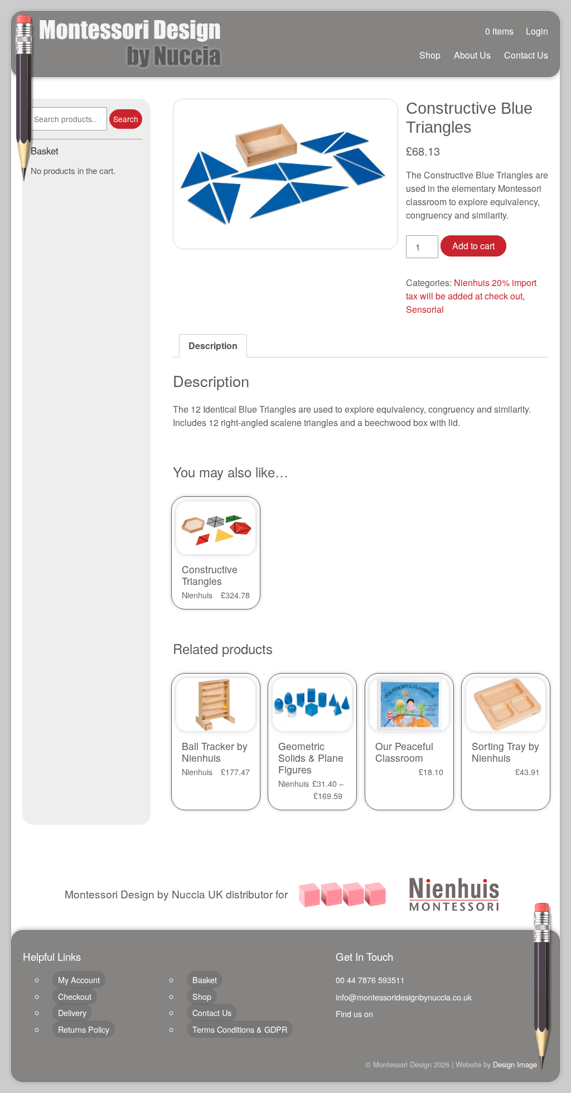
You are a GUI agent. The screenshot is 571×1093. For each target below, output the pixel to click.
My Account (79, 979)
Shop (430, 55)
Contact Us (526, 55)
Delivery (72, 1012)
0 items (499, 31)
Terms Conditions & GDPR (239, 1029)
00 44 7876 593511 (370, 979)
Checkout (74, 996)
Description (213, 345)
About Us (472, 55)
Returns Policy (83, 1029)
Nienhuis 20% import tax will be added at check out (471, 289)
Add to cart (473, 245)
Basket (204, 979)
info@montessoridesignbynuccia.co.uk (404, 997)
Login (537, 31)
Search (125, 118)
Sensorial (425, 309)
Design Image (515, 1064)
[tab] (213, 345)
